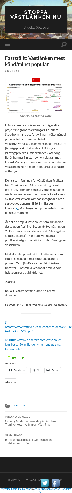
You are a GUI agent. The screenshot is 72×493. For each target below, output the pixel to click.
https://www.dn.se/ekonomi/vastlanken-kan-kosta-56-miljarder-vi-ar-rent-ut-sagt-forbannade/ (34, 344)
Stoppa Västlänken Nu (36, 14)
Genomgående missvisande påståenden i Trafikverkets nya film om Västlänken (30, 421)
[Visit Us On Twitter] (44, 487)
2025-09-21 (12, 71)
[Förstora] (62, 83)
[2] (16, 208)
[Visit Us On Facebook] (55, 487)
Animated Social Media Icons (16, 489)
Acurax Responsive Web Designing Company (51, 490)
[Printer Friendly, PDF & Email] (15, 357)
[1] (7, 322)
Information (18, 405)
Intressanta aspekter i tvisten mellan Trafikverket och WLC (28, 439)
